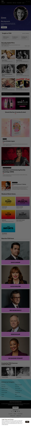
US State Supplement (5, 424)
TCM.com (6, 420)
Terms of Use (20, 420)
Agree (27, 421)
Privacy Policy (13, 422)
